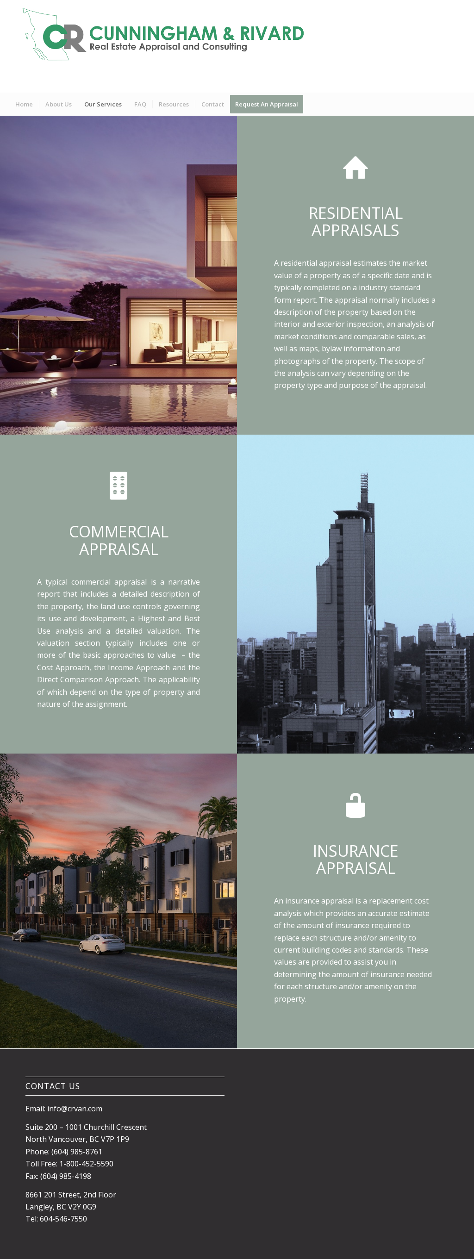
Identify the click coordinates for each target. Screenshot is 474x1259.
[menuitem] (24, 104)
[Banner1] (167, 46)
